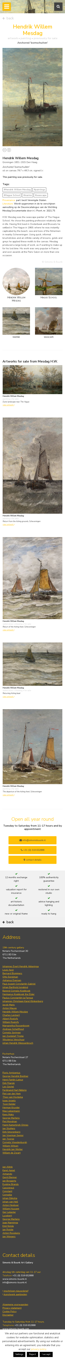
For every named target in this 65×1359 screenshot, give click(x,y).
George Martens (11, 1118)
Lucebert (7, 1215)
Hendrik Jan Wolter (12, 1149)
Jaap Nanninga (10, 1222)
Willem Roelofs (10, 1022)
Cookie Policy (9, 1311)
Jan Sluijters (8, 1128)
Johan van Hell (10, 1201)
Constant (7, 1191)
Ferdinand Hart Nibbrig (14, 1090)
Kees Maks (8, 1114)
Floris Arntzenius (11, 1072)
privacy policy (38, 1349)
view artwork (8, 405)
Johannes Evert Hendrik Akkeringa (20, 966)
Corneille (7, 1194)
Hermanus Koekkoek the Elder (18, 994)
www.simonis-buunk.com (15, 1328)
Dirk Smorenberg (11, 1131)
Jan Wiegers (9, 1236)
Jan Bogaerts (9, 1180)
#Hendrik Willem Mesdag (17, 189)
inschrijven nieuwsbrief (15, 1291)
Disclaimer (8, 1315)
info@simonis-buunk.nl (14, 1282)
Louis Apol (8, 969)
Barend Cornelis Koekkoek (16, 990)
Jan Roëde (7, 1229)
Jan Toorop (8, 1138)
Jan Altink (7, 1166)
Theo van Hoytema (12, 1097)
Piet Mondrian (9, 1121)
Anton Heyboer (10, 1205)
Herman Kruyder (11, 1107)
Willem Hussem (10, 1208)
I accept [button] (46, 1354)
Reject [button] (32, 1354)
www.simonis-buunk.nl (14, 1279)
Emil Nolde (8, 1226)
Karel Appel (8, 1170)
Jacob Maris (8, 1004)
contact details (33, 859)
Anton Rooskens (11, 1233)
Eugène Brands (10, 1184)
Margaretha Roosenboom (15, 1025)
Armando (7, 1173)
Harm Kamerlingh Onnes (15, 1125)
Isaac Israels (9, 1100)
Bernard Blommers (12, 973)
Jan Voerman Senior (13, 1135)
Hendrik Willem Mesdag (15, 1011)
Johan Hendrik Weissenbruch (17, 1043)
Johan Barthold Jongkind (15, 987)
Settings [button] (19, 1354)
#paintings (39, 189)
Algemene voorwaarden (15, 1304)
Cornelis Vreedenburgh (14, 1142)
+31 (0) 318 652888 (33, 850)
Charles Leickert (11, 1015)
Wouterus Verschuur (13, 1039)
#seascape (40, 195)
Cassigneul (8, 1187)
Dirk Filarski (8, 1083)
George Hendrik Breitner (15, 1076)
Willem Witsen (10, 1145)
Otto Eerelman (10, 976)
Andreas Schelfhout (13, 1029)
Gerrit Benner (9, 1177)
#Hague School (12, 195)
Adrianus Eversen (11, 980)
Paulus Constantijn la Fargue (17, 997)
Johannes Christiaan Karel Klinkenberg (22, 1001)
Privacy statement (12, 1308)
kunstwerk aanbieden (15, 1294)
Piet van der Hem (11, 1093)
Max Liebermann (11, 1111)
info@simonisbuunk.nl (34, 840)
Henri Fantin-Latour (12, 1079)
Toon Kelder (9, 1104)
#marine (27, 195)
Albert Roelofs (10, 1018)
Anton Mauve (9, 1008)
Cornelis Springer (11, 1032)
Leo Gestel (8, 1086)
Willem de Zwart (11, 1152)
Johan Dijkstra (9, 1198)
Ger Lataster (9, 1212)
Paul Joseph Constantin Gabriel (19, 983)
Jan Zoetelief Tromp (13, 1036)
